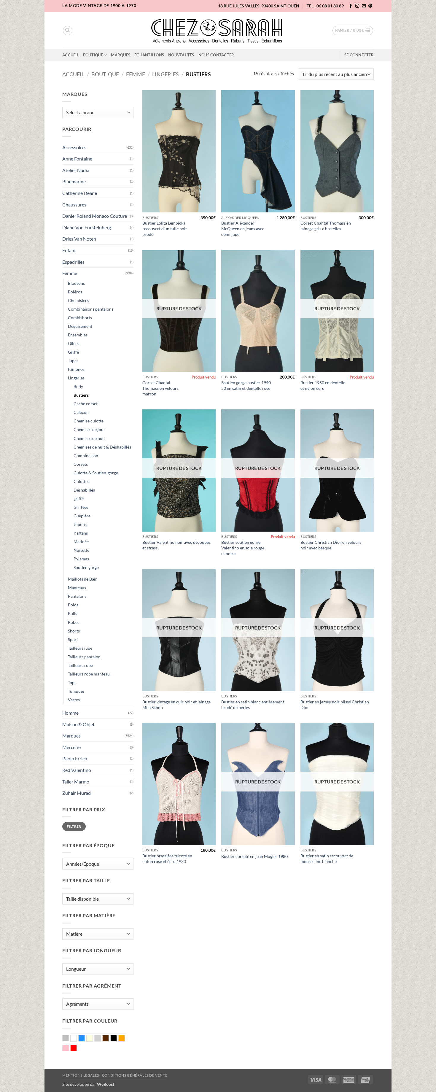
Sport (73, 639)
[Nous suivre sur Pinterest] (370, 6)
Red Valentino (76, 770)
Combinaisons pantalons (90, 308)
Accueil (70, 55)
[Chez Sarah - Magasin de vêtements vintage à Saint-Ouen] (218, 30)
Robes (73, 622)
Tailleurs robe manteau (89, 673)
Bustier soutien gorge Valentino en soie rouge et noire (242, 548)
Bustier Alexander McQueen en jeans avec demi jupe (242, 228)
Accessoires (74, 147)
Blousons (76, 283)
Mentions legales (80, 1075)
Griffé (73, 352)
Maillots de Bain (83, 578)
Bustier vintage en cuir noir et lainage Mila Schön (176, 704)
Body (78, 386)
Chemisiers (78, 300)
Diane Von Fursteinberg (86, 227)
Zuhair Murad (76, 793)
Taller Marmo (75, 781)
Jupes (73, 360)
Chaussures (74, 204)
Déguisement (80, 326)
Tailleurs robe (80, 665)
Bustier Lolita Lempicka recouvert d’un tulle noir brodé (164, 228)
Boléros (75, 291)
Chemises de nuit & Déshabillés (102, 446)
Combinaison (86, 455)
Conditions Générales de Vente (135, 1075)
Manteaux (77, 587)
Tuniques (76, 691)
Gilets (73, 343)
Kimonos (76, 369)
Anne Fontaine (77, 158)
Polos (73, 604)
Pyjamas (81, 558)
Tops (72, 682)
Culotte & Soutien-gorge (96, 472)
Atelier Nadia (75, 170)
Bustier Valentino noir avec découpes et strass (176, 545)
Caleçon (81, 412)
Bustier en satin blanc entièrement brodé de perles (252, 704)
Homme (70, 713)
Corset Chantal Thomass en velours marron (160, 388)
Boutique (93, 55)
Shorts (74, 630)
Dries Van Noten (79, 238)
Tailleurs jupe (80, 648)
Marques (120, 55)
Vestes (74, 699)
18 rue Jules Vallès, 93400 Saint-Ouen (258, 5)
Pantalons (77, 596)
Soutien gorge (86, 567)
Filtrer (74, 826)
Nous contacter (216, 55)
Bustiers (81, 395)
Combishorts (80, 317)
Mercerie (71, 747)
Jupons (80, 524)
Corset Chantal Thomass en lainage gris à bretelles (325, 225)
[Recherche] (67, 30)
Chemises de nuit (89, 438)
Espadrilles (73, 262)
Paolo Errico (74, 758)
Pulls (72, 613)
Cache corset (86, 403)
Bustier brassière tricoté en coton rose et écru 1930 (167, 858)
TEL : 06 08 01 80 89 (325, 5)
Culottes (81, 481)
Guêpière (82, 515)
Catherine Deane (79, 193)
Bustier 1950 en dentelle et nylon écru (322, 385)
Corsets (81, 464)
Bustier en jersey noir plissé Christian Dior (334, 704)
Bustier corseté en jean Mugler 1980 (254, 856)
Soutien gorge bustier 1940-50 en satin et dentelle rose (246, 385)
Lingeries (165, 74)
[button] (352, 30)
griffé (79, 498)
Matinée (81, 541)
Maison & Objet (78, 724)
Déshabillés (84, 489)
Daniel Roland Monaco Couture (94, 216)
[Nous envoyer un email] (364, 6)
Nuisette (81, 550)
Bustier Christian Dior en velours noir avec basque (330, 545)
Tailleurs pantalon (84, 656)
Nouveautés (181, 55)
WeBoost (105, 1084)
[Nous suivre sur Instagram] (357, 6)
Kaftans (81, 532)
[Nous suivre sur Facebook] (351, 6)
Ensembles (77, 334)
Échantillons (149, 55)
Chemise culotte (89, 420)
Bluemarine (74, 181)
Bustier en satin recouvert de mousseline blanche (326, 858)
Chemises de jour (89, 429)
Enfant (69, 250)
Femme (135, 74)
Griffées (81, 507)
